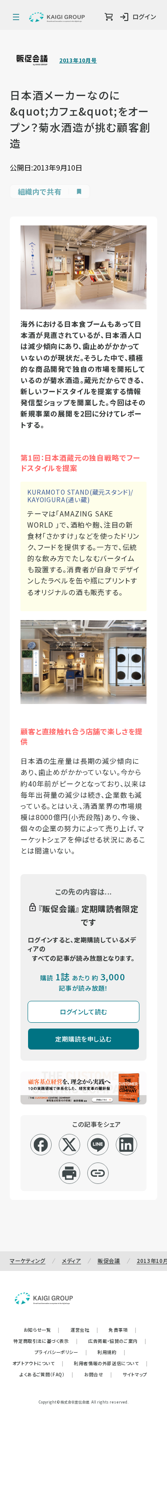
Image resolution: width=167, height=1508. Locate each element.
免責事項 (122, 1329)
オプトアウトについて (38, 1363)
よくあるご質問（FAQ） (46, 1374)
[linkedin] (126, 1144)
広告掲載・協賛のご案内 (117, 1340)
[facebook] (41, 1144)
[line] (98, 1144)
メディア (71, 1260)
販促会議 (109, 1260)
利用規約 (111, 1352)
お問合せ (98, 1374)
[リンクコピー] (98, 1173)
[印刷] (69, 1173)
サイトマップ (134, 1374)
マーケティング (27, 1260)
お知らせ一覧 (42, 1329)
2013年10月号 (78, 60)
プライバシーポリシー (61, 1352)
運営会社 (84, 1329)
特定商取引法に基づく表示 (45, 1340)
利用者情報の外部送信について (110, 1363)
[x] (69, 1144)
